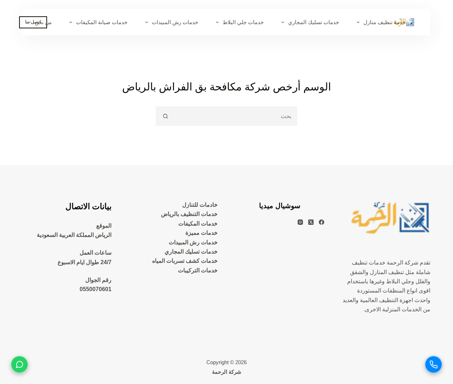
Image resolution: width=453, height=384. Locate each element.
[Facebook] (321, 222)
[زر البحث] (165, 116)
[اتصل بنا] (433, 364)
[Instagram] (300, 222)
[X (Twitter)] (311, 222)
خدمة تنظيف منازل (384, 22)
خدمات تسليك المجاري (313, 22)
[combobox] (235, 116)
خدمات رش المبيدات (175, 22)
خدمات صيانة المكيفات (101, 22)
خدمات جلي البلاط (243, 22)
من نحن (43, 22)
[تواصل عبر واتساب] (19, 364)
